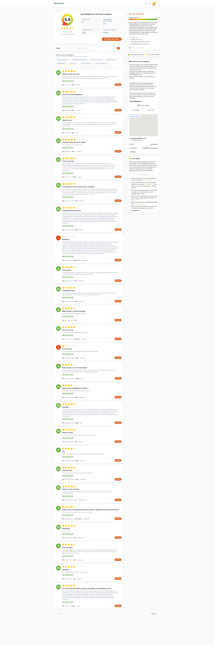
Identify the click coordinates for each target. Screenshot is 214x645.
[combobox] (83, 48)
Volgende (153, 613)
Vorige (60, 613)
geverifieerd (136, 199)
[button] (143, 210)
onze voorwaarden (147, 180)
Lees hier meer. (139, 203)
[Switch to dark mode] (149, 3)
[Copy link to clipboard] (146, 3)
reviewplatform (148, 184)
